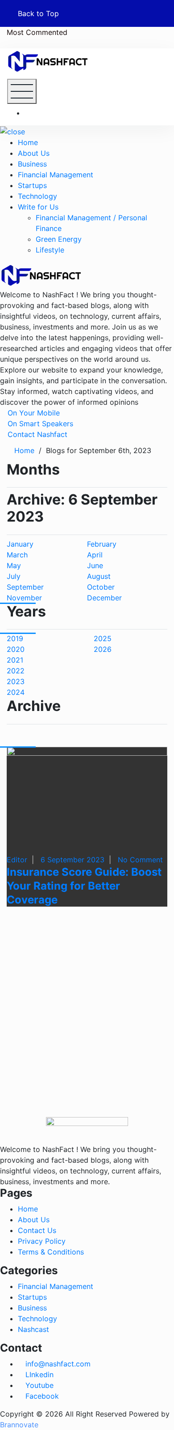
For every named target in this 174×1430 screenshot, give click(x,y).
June (95, 565)
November (24, 597)
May (14, 565)
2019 (15, 638)
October (101, 586)
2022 (16, 670)
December (104, 597)
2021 (15, 659)
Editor (17, 859)
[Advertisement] (87, 1029)
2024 (16, 692)
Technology (37, 196)
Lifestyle (50, 249)
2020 (16, 649)
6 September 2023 (72, 859)
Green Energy (59, 239)
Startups (32, 185)
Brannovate (19, 1424)
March (17, 554)
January (20, 543)
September (25, 586)
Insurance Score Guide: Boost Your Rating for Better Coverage (84, 885)
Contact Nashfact (36, 434)
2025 (103, 638)
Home (28, 142)
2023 (16, 681)
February (101, 543)
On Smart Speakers (39, 423)
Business (32, 163)
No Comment (140, 859)
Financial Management (55, 174)
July (14, 576)
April (95, 554)
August (99, 576)
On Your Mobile (32, 412)
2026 (103, 649)
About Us (34, 153)
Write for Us (38, 206)
